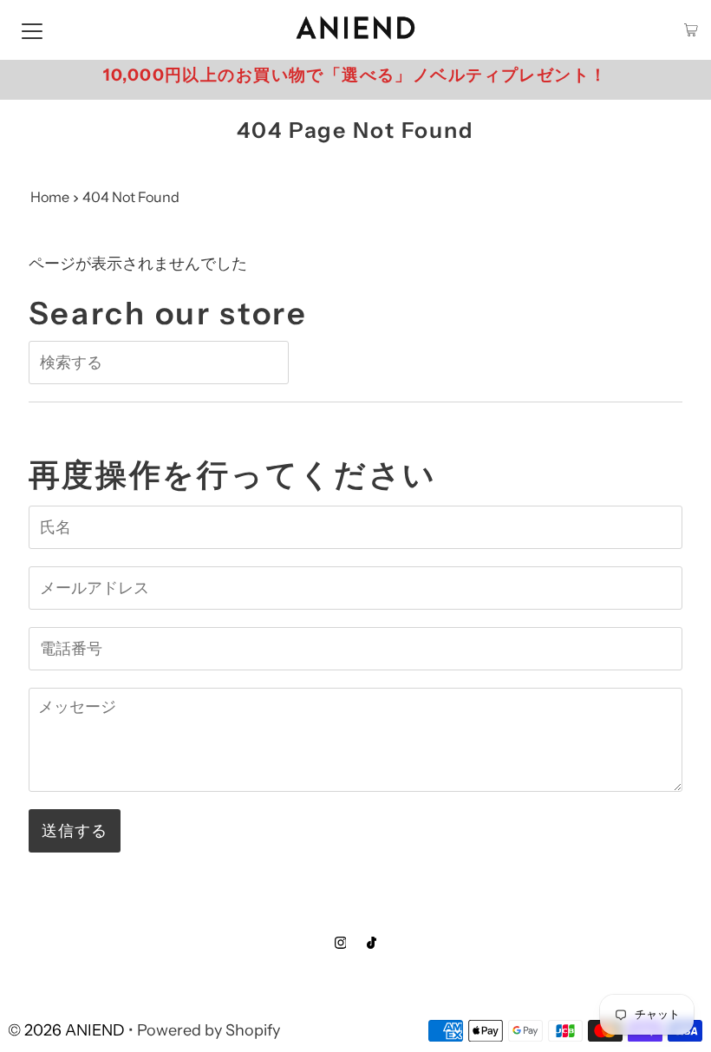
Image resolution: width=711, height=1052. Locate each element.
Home (49, 197)
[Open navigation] (32, 30)
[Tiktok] (371, 943)
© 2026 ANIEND (66, 1030)
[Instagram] (341, 943)
